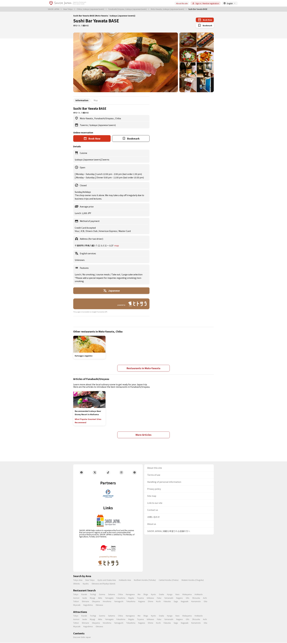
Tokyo (75, 594)
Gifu (187, 598)
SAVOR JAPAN (54, 9)
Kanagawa (130, 594)
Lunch (78, 274)
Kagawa (141, 601)
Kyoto (153, 594)
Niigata (131, 598)
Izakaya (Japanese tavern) (103, 125)
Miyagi (92, 598)
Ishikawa (150, 598)
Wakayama (187, 594)
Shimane (85, 601)
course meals (103, 274)
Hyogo (169, 594)
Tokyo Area (77, 580)
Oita (205, 601)
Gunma (102, 594)
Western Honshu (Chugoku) (192, 580)
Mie (139, 594)
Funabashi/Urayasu (104, 118)
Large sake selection (132, 274)
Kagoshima (88, 605)
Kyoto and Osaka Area (107, 580)
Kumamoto (196, 601)
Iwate (84, 598)
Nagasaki (184, 601)
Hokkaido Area (125, 580)
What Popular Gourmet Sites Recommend (88, 421)
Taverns (84, 125)
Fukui (159, 598)
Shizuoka (196, 598)
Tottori (76, 601)
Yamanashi (168, 598)
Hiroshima (107, 601)
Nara (177, 594)
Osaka (161, 594)
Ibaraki (84, 594)
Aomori (76, 598)
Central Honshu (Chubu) (168, 580)
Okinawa (99, 605)
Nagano (179, 598)
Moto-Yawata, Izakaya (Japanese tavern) (168, 9)
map (116, 245)
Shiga (145, 594)
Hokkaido (199, 594)
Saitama (111, 594)
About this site (182, 3)
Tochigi (93, 594)
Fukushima (120, 598)
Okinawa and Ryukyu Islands (103, 583)
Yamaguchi (118, 601)
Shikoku (76, 583)
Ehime (150, 601)
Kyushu (86, 583)
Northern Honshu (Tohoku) (145, 580)
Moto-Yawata (86, 118)
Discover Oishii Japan (82, 637)
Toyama (140, 598)
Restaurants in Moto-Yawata (143, 368)
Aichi (205, 598)
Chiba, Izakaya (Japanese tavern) (91, 9)
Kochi (158, 601)
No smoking (89, 274)
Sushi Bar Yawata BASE (96, 21)
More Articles (143, 434)
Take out (116, 274)
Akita (100, 598)
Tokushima (130, 601)
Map (96, 100)
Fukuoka (167, 601)
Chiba (118, 118)
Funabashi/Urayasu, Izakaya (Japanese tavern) (127, 9)
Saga (176, 601)
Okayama (96, 601)
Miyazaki (76, 605)
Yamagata (109, 598)
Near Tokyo (68, 9)
